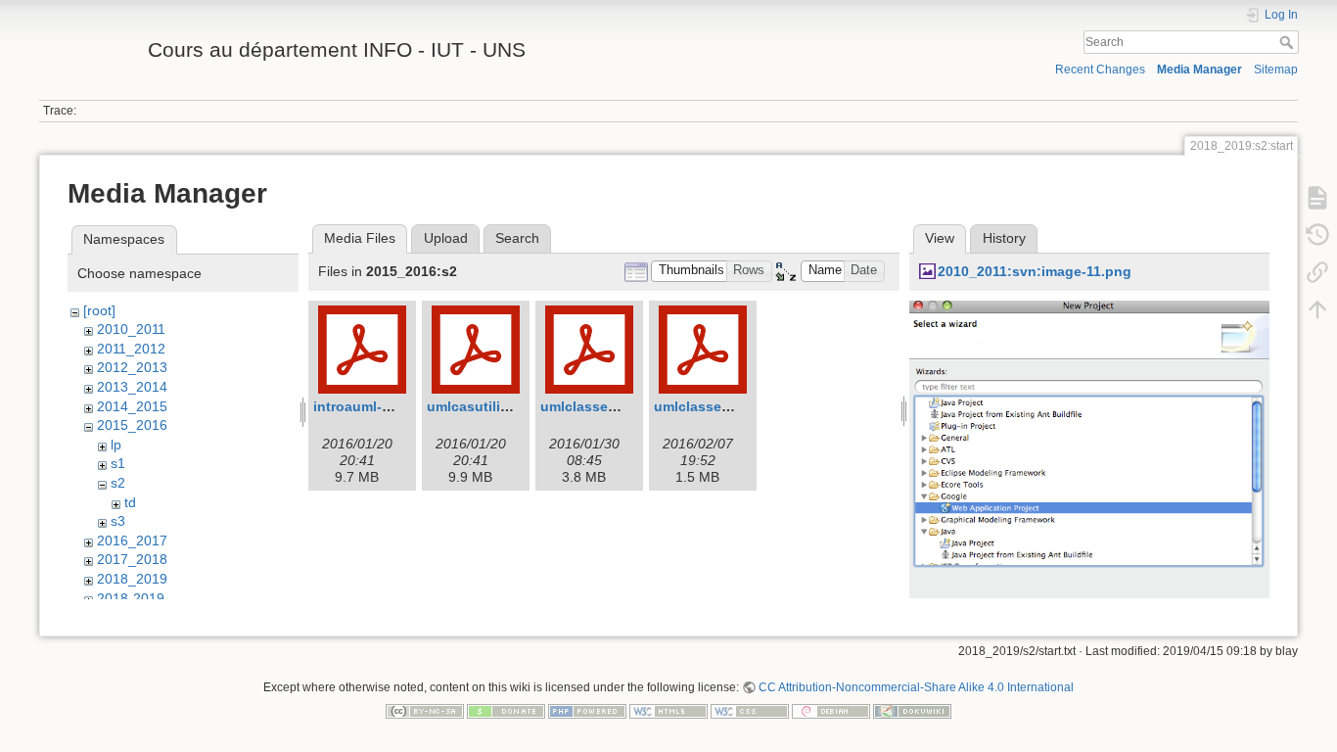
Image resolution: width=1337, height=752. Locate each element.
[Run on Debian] (831, 710)
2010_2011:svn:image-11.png (1034, 271)
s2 (118, 483)
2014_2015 (132, 406)
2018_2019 (132, 579)
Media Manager (1199, 69)
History (1004, 238)
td (130, 502)
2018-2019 (130, 598)
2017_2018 (132, 559)
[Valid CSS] (750, 710)
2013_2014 (132, 387)
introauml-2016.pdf (376, 406)
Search (1288, 42)
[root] (99, 310)
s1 (118, 463)
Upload (446, 238)
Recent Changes (1100, 69)
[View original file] (1089, 469)
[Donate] (506, 710)
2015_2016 (132, 425)
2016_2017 (132, 540)
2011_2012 (131, 348)
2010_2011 (131, 329)
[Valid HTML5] (668, 710)
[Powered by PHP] (587, 710)
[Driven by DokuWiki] (912, 710)
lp (116, 444)
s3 (118, 521)
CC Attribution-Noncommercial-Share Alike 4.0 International (916, 687)
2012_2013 (132, 367)
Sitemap (1276, 69)
